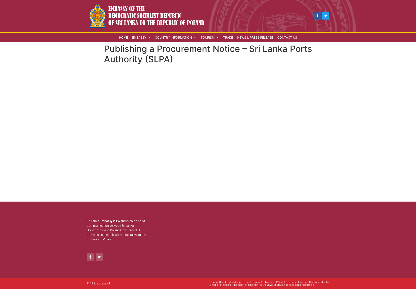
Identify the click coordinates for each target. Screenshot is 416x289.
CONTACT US (287, 37)
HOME (123, 37)
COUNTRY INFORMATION (173, 37)
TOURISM (207, 37)
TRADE (228, 37)
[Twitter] (325, 16)
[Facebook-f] (317, 16)
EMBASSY (139, 37)
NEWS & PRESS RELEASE (255, 37)
